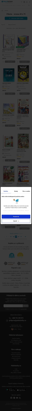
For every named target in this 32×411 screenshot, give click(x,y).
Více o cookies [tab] (26, 191)
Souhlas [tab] (6, 191)
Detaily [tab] (16, 191)
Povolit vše (16, 216)
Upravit (15, 221)
